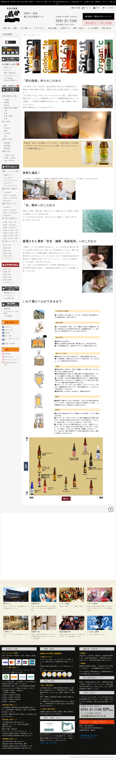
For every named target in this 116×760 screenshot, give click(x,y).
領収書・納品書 (9, 343)
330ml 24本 (7, 256)
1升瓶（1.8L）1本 (9, 222)
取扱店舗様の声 (65, 632)
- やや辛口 (7, 128)
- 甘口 (5, 136)
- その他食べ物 (8, 298)
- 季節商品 (7, 146)
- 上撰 (5, 110)
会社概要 (7, 353)
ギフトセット (40, 28)
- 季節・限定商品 (9, 73)
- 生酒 (6, 113)
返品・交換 (7, 335)
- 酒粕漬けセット (9, 293)
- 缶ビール (7, 70)
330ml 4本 (7, 245)
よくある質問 (93, 28)
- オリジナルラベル (10, 186)
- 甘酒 (6, 119)
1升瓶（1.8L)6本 (9, 227)
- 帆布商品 (7, 308)
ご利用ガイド (65, 28)
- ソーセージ (7, 295)
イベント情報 (64, 603)
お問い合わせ (106, 28)
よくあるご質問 (93, 632)
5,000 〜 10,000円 (10, 213)
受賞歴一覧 (35, 632)
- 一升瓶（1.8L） (9, 155)
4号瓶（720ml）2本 (10, 230)
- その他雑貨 (7, 316)
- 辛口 (5, 125)
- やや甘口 (7, 133)
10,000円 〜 (7, 200)
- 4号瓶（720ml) (9, 158)
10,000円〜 (7, 215)
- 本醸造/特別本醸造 (10, 108)
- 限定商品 (7, 148)
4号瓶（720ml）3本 (10, 233)
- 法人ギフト (7, 183)
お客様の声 (35, 603)
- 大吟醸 (6, 100)
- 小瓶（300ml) (8, 160)
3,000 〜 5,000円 (9, 195)
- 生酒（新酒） (8, 116)
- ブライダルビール (10, 75)
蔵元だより (7, 603)
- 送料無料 (7, 143)
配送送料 (7, 332)
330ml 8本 (7, 250)
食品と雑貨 (52, 28)
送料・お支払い (79, 28)
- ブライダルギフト (10, 180)
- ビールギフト (8, 178)
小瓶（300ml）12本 (10, 238)
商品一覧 (6, 28)
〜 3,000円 (7, 192)
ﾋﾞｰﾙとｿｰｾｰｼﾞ (8, 259)
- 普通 (5, 131)
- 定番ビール (7, 67)
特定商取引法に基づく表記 (89, 735)
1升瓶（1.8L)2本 (9, 225)
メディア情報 (92, 603)
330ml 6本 (7, 248)
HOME (25, 35)
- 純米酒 (6, 105)
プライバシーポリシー (11, 359)
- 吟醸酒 (6, 102)
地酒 (15, 28)
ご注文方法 (7, 327)
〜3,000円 (7, 207)
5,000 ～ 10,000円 (10, 198)
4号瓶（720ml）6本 (10, 236)
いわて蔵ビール (26, 28)
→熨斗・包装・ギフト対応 (48, 742)
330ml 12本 (7, 253)
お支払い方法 (8, 330)
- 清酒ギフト (7, 175)
